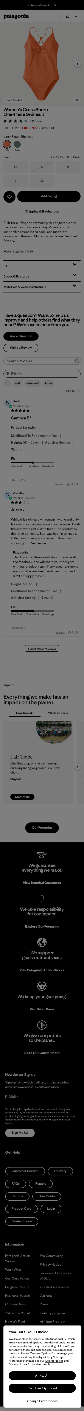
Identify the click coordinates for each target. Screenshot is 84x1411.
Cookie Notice (54, 1360)
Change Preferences (42, 1401)
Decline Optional (42, 1388)
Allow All (42, 1375)
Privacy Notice (18, 1364)
